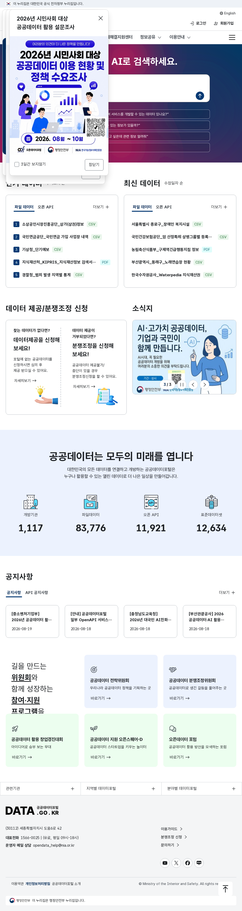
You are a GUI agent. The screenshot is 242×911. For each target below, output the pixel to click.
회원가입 (226, 23)
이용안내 (177, 37)
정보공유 (147, 37)
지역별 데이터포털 (101, 788)
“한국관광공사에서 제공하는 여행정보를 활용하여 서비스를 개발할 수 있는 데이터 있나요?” (105, 114)
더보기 (99, 207)
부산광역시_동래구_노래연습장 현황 (161, 262)
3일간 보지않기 (33, 164)
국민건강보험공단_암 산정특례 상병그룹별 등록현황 (173, 236)
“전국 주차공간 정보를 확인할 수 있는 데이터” (73, 147)
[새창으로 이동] (59, 39)
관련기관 (13, 788)
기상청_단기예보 (35, 249)
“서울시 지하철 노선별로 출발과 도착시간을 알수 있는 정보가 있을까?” (90, 125)
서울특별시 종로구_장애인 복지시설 (161, 224)
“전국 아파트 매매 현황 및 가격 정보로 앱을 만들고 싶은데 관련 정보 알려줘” (94, 136)
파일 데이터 (25, 208)
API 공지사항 (36, 592)
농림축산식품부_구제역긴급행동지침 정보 (165, 249)
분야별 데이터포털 (182, 788)
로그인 (201, 23)
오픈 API (46, 207)
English (229, 13)
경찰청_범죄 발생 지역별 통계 (46, 275)
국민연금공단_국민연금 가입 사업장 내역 (55, 236)
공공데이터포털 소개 (66, 884)
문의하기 (168, 845)
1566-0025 (30, 838)
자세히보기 (23, 380)
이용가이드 (170, 829)
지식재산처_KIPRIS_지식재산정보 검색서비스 (59, 262)
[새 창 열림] (184, 357)
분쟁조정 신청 (172, 837)
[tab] (24, 207)
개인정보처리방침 (38, 884)
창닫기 (94, 164)
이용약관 (17, 884)
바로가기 (98, 698)
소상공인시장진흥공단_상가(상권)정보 (53, 224)
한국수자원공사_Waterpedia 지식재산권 (166, 275)
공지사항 (14, 594)
